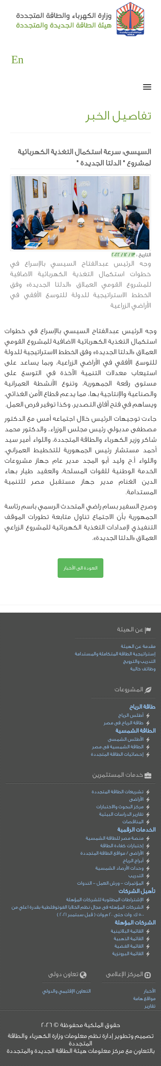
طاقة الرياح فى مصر (123, 722)
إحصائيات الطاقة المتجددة (117, 754)
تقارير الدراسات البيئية (121, 814)
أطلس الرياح (130, 715)
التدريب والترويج (139, 661)
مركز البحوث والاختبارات (119, 806)
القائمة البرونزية (127, 953)
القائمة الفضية (129, 946)
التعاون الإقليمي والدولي (66, 991)
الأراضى (136, 799)
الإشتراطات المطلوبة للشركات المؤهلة (104, 899)
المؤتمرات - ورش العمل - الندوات (110, 883)
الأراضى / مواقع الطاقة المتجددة (111, 853)
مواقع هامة (144, 998)
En (17, 60)
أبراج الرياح (133, 860)
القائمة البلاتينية (127, 931)
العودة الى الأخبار (80, 568)
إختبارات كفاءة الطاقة (121, 845)
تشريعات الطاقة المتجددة (117, 791)
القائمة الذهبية (128, 938)
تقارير (150, 1006)
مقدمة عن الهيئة (138, 646)
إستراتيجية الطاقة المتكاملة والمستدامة (115, 653)
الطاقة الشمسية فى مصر (117, 746)
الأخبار (149, 991)
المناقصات (132, 821)
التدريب (135, 875)
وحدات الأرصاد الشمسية (119, 868)
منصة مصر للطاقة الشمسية (114, 838)
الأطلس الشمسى (125, 739)
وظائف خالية (142, 668)
